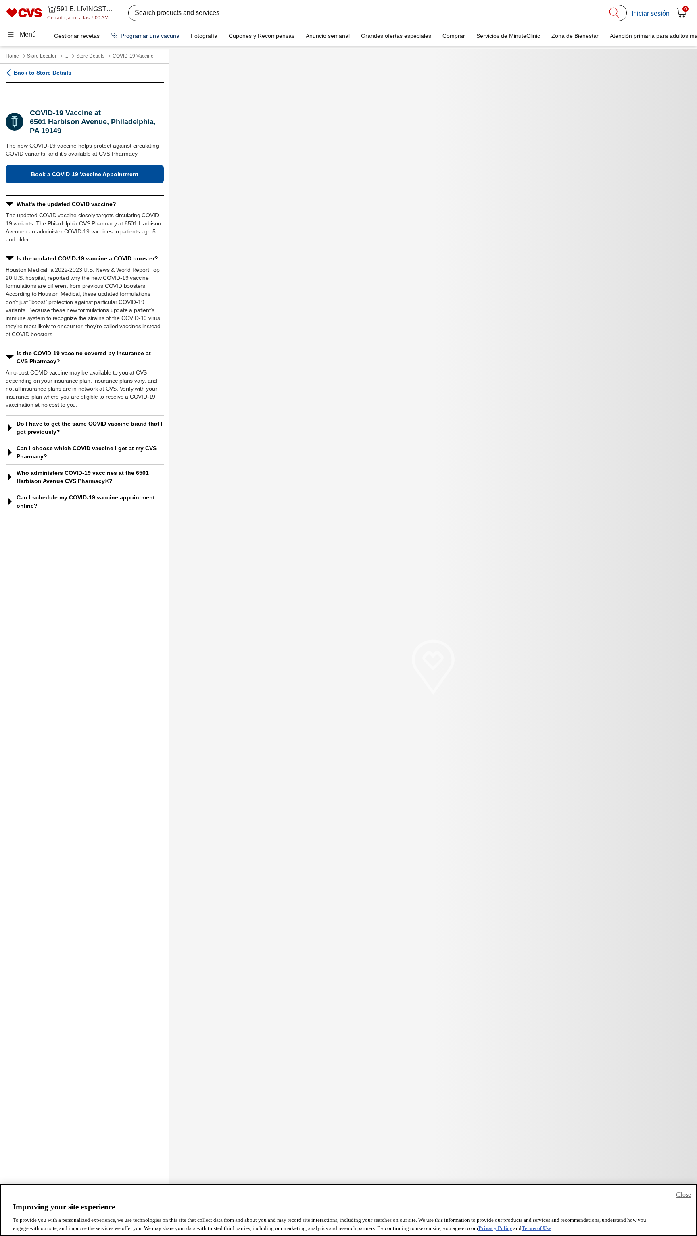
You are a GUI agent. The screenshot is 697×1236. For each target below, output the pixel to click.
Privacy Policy (495, 1228)
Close (683, 1194)
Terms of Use (536, 1228)
